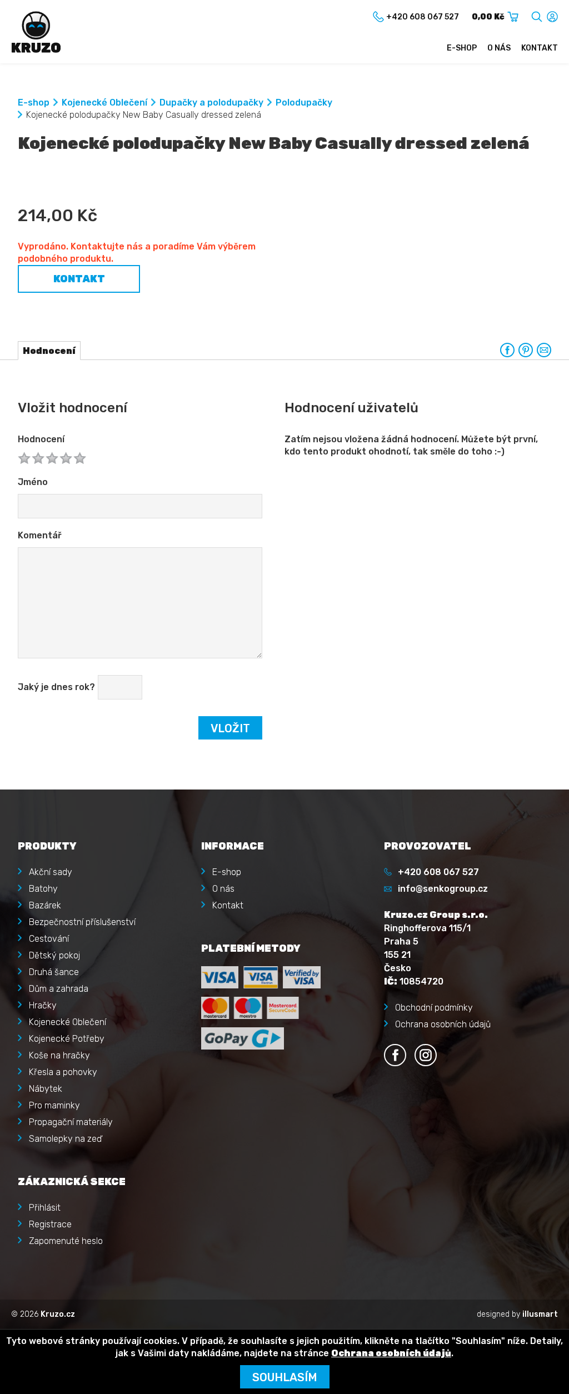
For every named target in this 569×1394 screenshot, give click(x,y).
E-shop (462, 48)
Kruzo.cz (58, 1314)
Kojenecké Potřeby (66, 1038)
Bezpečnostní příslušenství (82, 922)
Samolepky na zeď (65, 1138)
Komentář (40, 535)
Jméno (33, 482)
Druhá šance (54, 972)
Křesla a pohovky (63, 1072)
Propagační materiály (71, 1122)
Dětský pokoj (54, 955)
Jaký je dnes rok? (56, 687)
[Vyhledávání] (536, 14)
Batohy (43, 888)
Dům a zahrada (58, 988)
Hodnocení (41, 439)
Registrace (50, 1224)
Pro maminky (54, 1105)
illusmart (540, 1314)
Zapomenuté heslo (66, 1241)
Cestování (49, 938)
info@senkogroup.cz (443, 888)
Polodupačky (304, 102)
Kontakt (539, 48)
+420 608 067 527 (438, 872)
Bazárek (45, 905)
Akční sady (50, 872)
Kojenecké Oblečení (104, 102)
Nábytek (45, 1088)
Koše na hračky (59, 1055)
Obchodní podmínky (434, 1007)
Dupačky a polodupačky (211, 102)
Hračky (43, 1005)
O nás (499, 48)
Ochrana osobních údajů (443, 1024)
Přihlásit (45, 1207)
